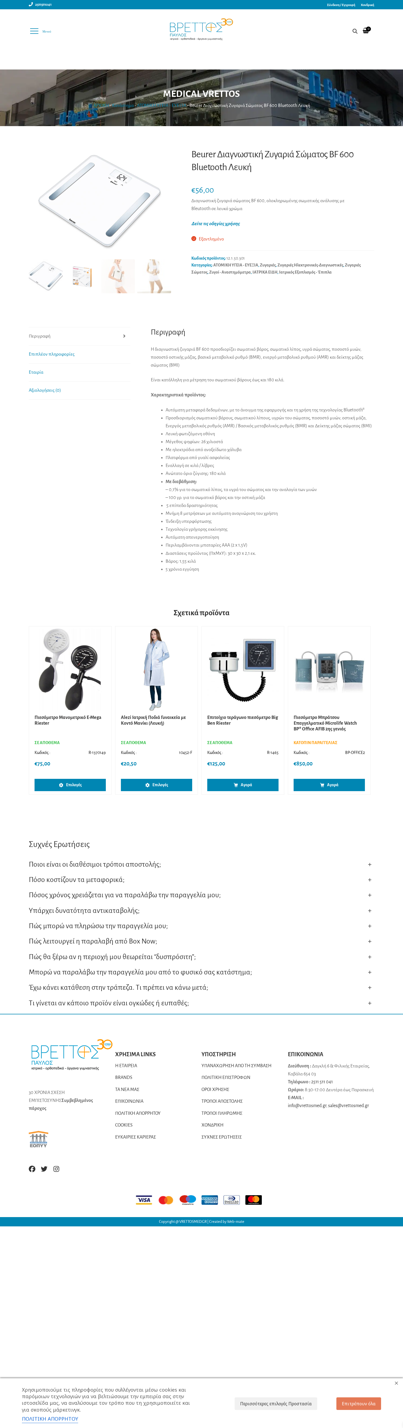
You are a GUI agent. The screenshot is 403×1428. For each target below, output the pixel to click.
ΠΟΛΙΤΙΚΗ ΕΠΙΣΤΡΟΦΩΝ (226, 1077)
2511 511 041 (322, 1081)
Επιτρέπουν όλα (359, 1404)
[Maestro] (191, 1200)
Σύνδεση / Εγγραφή (341, 5)
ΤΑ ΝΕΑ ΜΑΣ (127, 1089)
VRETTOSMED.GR (193, 1222)
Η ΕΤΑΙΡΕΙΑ (126, 1065)
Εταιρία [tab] (36, 372)
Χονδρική (367, 5)
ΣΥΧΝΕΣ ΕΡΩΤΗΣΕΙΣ (222, 1137)
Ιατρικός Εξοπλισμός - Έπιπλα (305, 272)
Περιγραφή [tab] (39, 336)
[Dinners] (234, 1200)
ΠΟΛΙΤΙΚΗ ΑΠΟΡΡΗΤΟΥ (138, 1113)
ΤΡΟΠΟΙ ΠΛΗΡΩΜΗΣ (222, 1113)
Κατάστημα (123, 105)
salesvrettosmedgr (348, 1105)
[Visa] (147, 1200)
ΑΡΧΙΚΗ (101, 105)
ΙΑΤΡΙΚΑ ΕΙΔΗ (264, 272)
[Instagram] (56, 1169)
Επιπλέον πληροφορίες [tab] (52, 354)
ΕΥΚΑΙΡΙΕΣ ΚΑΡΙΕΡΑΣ (135, 1137)
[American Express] (212, 1200)
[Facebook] (32, 1169)
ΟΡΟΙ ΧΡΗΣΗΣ (215, 1089)
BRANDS (123, 1077)
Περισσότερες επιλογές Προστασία (276, 1404)
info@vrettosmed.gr (307, 1105)
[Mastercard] (169, 1200)
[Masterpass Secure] (256, 1200)
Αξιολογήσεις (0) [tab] (45, 390)
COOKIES (124, 1125)
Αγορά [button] (246, 785)
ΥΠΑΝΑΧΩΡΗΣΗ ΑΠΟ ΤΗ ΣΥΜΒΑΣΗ (236, 1065)
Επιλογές (74, 785)
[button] (164, 205)
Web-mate (235, 1222)
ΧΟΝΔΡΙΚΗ (212, 1125)
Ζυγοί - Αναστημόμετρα (230, 272)
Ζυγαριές (268, 265)
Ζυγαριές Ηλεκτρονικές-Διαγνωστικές (310, 265)
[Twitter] (44, 1169)
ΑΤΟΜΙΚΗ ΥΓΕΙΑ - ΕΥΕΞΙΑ (161, 105)
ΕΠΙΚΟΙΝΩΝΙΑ (129, 1101)
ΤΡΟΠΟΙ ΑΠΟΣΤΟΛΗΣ (222, 1101)
